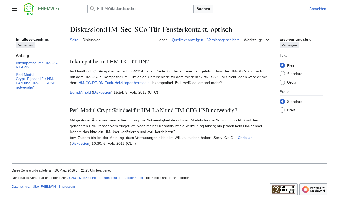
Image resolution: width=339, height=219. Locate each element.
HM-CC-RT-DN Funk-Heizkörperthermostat (114, 83)
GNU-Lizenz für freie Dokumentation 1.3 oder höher (106, 178)
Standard (294, 74)
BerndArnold (80, 92)
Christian (245, 137)
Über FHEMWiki (44, 187)
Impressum (67, 187)
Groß (291, 82)
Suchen (203, 9)
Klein (291, 65)
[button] (14, 9)
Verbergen (25, 45)
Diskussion (102, 92)
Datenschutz (21, 187)
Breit (291, 110)
